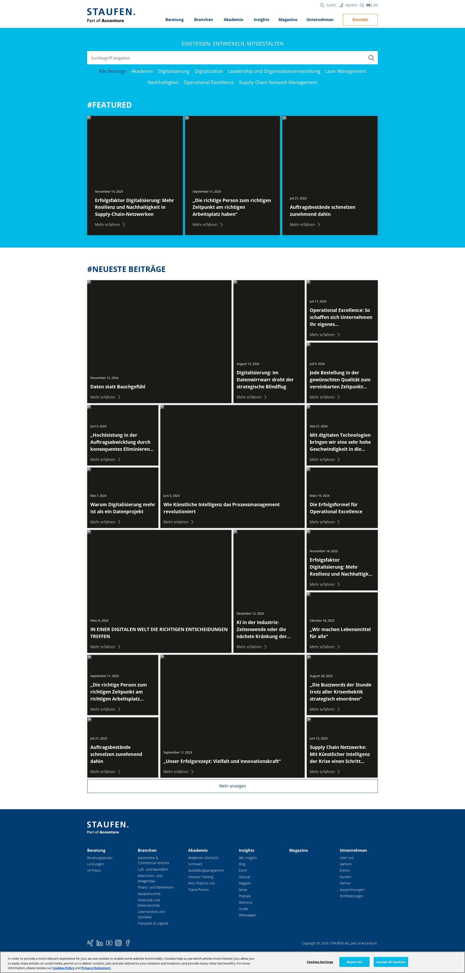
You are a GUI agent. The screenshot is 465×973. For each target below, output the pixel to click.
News (243, 889)
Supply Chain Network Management (278, 82)
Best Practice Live (201, 883)
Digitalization (209, 71)
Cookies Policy (63, 968)
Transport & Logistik (153, 923)
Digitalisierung (173, 71)
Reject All (354, 961)
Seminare (195, 864)
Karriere (351, 5)
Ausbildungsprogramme (206, 870)
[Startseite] (111, 15)
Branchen (203, 19)
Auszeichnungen (352, 889)
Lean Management (345, 71)
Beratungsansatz (99, 857)
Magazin (245, 883)
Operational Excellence (209, 82)
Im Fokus (94, 870)
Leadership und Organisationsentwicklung (274, 71)
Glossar (244, 877)
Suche (331, 5)
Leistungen (95, 864)
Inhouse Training (200, 877)
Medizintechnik (149, 893)
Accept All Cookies (390, 961)
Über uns (347, 857)
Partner (345, 883)
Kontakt (360, 19)
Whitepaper (247, 915)
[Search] (371, 57)
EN (375, 5)
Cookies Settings (320, 961)
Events (345, 870)
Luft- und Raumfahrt (153, 869)
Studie (243, 908)
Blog (242, 864)
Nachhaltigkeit (163, 82)
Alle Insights (248, 857)
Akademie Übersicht (203, 857)
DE (368, 5)
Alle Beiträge (112, 71)
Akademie (233, 19)
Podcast (245, 896)
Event (243, 870)
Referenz (245, 902)
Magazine (288, 19)
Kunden (345, 877)
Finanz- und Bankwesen (156, 887)
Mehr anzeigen (232, 786)
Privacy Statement (96, 968)
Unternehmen (320, 19)
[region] (232, 962)
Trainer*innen (198, 889)
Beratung (174, 19)
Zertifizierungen (351, 896)
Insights (261, 19)
